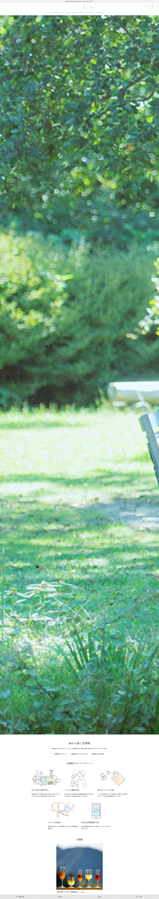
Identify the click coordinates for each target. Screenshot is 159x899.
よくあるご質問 (99, 12)
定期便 (80, 12)
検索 (149, 6)
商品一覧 (74, 12)
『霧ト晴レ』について (59, 12)
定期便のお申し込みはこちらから (79, 754)
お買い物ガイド (91, 12)
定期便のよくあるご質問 (98, 754)
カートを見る (152, 6)
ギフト (84, 12)
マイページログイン (145, 6)
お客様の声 (68, 12)
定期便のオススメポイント (60, 754)
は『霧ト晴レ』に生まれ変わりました (84, 1)
